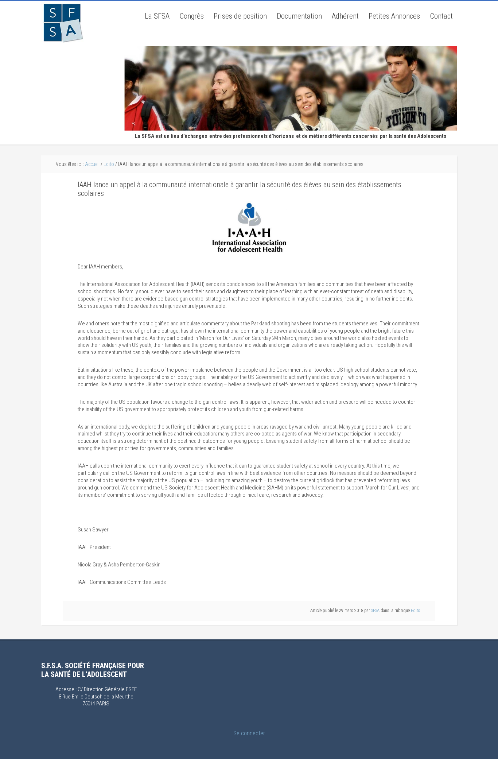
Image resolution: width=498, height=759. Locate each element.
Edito (415, 610)
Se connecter (249, 733)
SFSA (62, 22)
